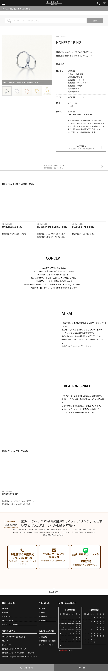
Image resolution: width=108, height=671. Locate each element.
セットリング (7, 616)
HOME (4, 9)
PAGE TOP (54, 592)
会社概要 (42, 608)
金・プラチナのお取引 (10, 624)
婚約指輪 (5, 608)
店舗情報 (42, 612)
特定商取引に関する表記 (47, 641)
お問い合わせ (43, 620)
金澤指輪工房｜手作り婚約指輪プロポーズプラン (19, 657)
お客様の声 (43, 616)
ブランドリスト (7, 645)
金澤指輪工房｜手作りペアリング (14, 649)
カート (104, 3)
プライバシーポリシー (47, 645)
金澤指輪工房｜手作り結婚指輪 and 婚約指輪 (18, 653)
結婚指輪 (5, 612)
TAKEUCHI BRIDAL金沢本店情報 (13, 637)
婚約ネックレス (7, 620)
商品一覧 (12, 9)
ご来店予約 (43, 637)
